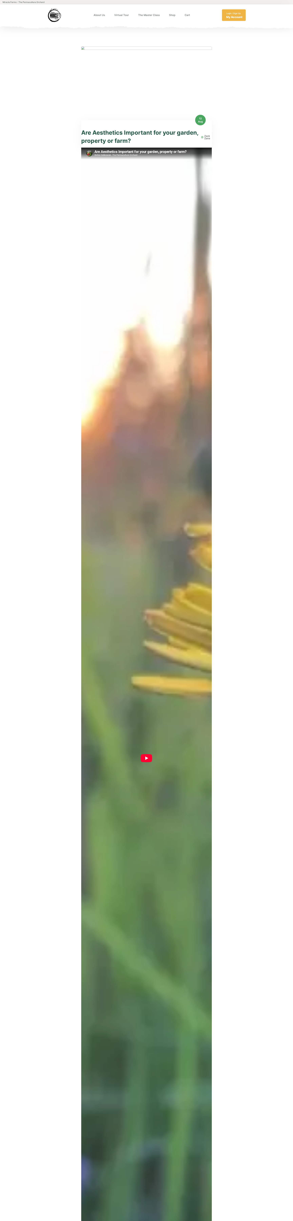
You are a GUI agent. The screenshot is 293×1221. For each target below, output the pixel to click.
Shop (172, 15)
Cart (187, 15)
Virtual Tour (121, 15)
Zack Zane (207, 137)
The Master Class (149, 15)
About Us (99, 15)
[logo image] (54, 15)
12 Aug (200, 120)
